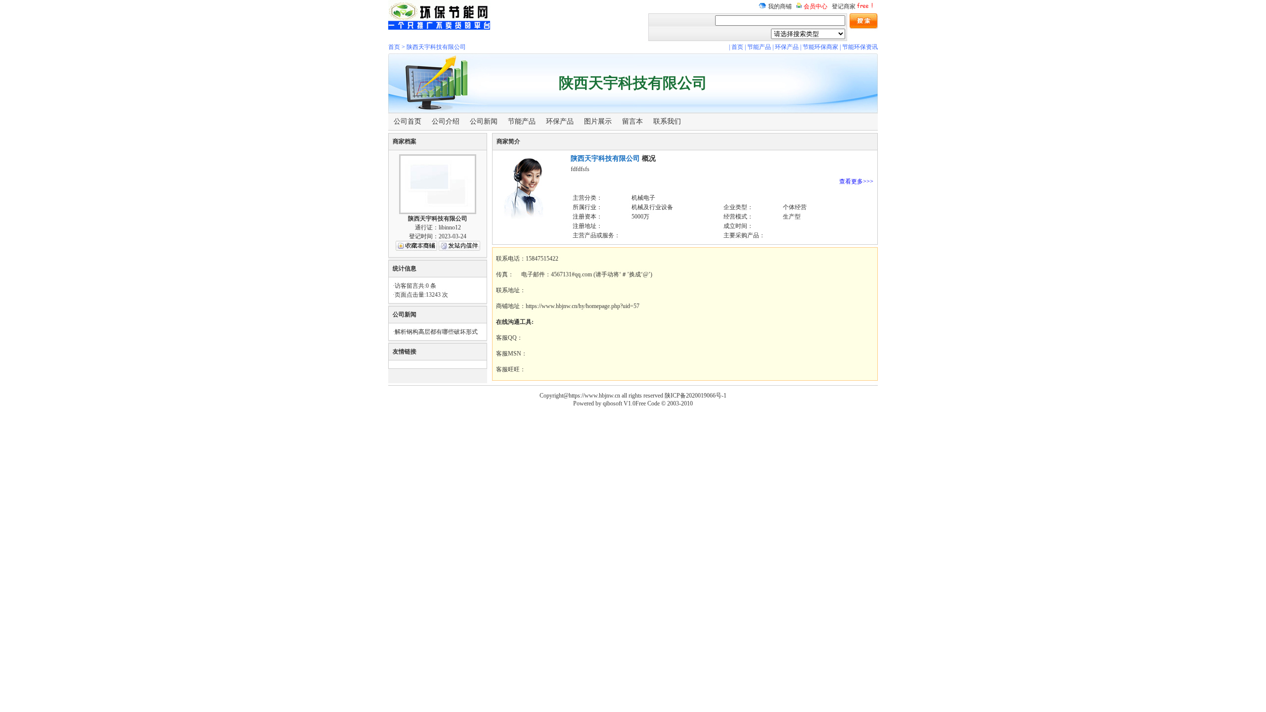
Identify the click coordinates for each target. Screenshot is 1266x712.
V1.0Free (635, 403)
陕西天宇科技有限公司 (436, 47)
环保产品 (787, 47)
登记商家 (844, 6)
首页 (394, 47)
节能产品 (759, 47)
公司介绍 (445, 121)
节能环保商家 (820, 47)
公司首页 (407, 121)
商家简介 (508, 141)
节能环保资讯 (860, 47)
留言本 (632, 121)
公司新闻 (483, 121)
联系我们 (667, 121)
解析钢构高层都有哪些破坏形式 (436, 331)
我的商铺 (779, 6)
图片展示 (598, 121)
